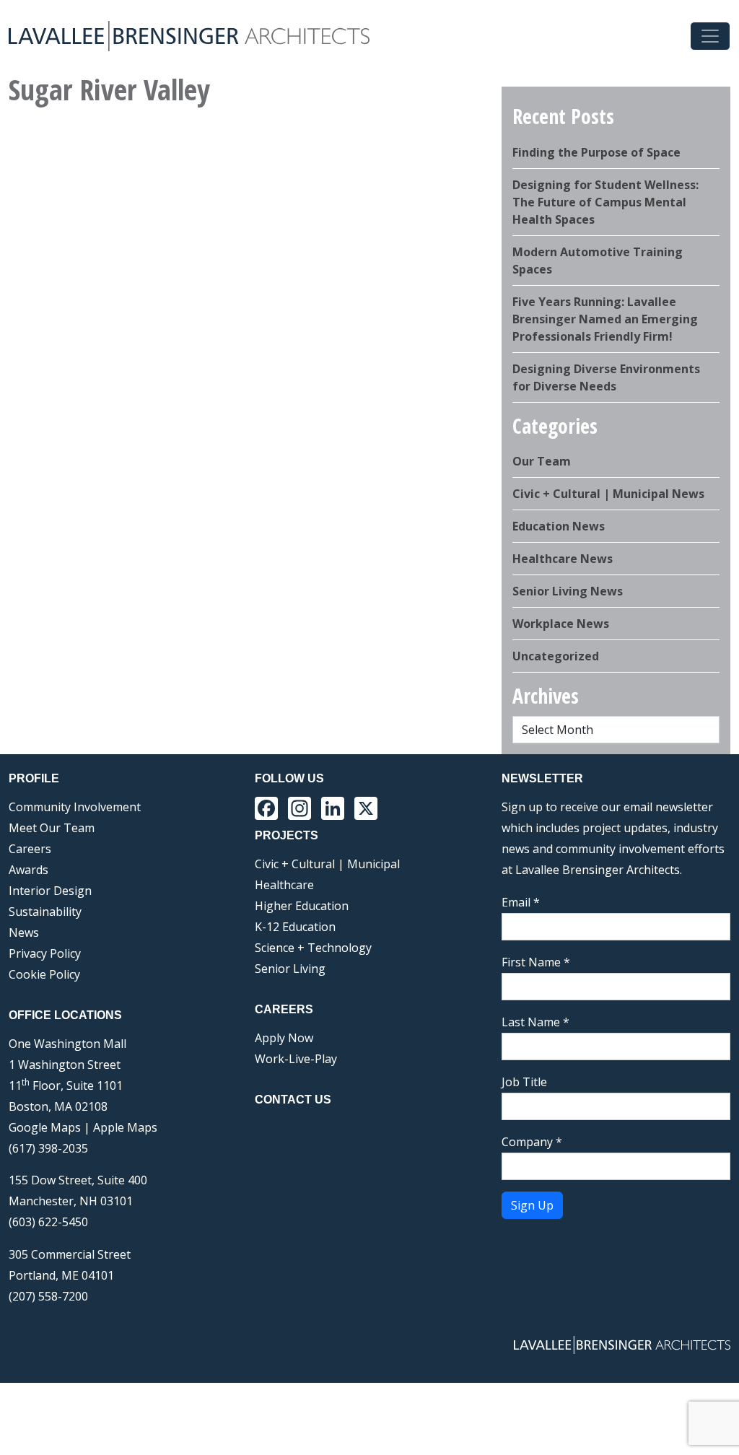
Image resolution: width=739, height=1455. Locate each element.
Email (521, 902)
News (24, 932)
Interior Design (50, 891)
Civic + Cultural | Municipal (327, 864)
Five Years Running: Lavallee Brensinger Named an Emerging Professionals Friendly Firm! (605, 319)
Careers (30, 849)
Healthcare (284, 885)
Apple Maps (125, 1127)
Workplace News (560, 624)
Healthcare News (562, 559)
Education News (558, 526)
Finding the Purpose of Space (596, 152)
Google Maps (45, 1127)
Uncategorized (555, 656)
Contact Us (293, 1099)
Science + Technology (313, 948)
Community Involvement (75, 807)
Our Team (541, 461)
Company (532, 1142)
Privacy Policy (45, 953)
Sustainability (45, 911)
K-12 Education (295, 927)
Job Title (524, 1082)
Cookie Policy (44, 974)
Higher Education (302, 906)
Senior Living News (567, 591)
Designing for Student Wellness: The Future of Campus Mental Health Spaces (605, 202)
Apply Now (284, 1038)
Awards (28, 870)
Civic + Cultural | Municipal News (608, 494)
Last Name (535, 1022)
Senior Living (290, 968)
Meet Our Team (52, 828)
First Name (536, 962)
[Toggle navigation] (710, 36)
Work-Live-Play (296, 1059)
